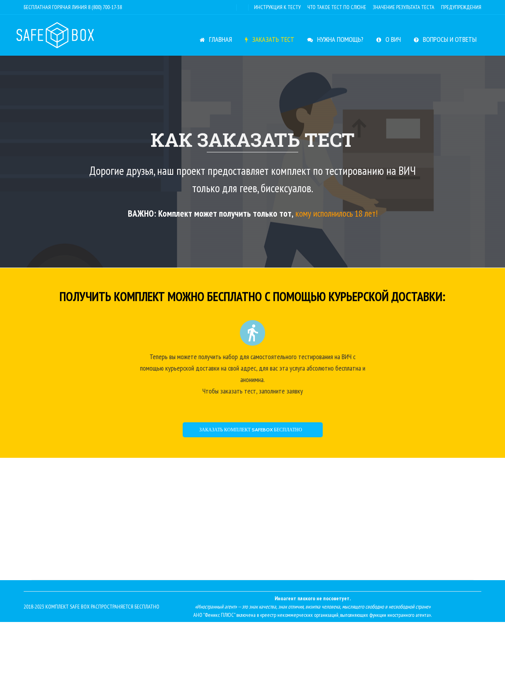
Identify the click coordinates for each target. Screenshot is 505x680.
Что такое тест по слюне (336, 7)
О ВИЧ (392, 39)
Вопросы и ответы (449, 39)
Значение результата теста (403, 7)
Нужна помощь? (339, 39)
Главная (220, 39)
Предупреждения (461, 7)
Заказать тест (272, 39)
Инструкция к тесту (277, 7)
